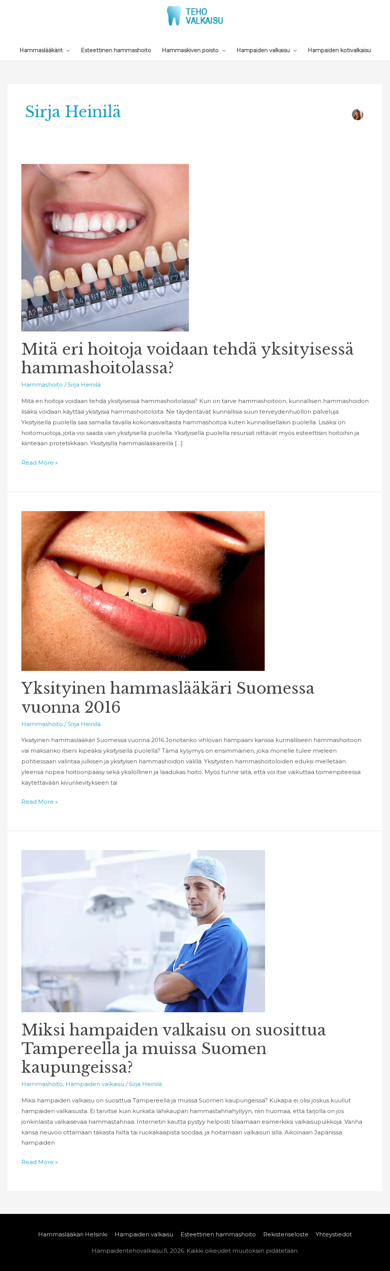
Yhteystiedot (334, 1234)
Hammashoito (42, 384)
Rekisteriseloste (285, 1234)
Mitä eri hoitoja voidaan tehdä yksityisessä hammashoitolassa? (187, 358)
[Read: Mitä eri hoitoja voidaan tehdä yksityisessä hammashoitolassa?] (105, 247)
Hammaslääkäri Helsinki (72, 1234)
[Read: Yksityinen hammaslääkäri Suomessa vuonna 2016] (143, 590)
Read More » (39, 461)
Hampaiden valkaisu (95, 1084)
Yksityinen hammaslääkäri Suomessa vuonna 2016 (168, 698)
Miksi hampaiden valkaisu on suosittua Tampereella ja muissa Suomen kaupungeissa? (173, 1049)
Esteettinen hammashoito (218, 1234)
